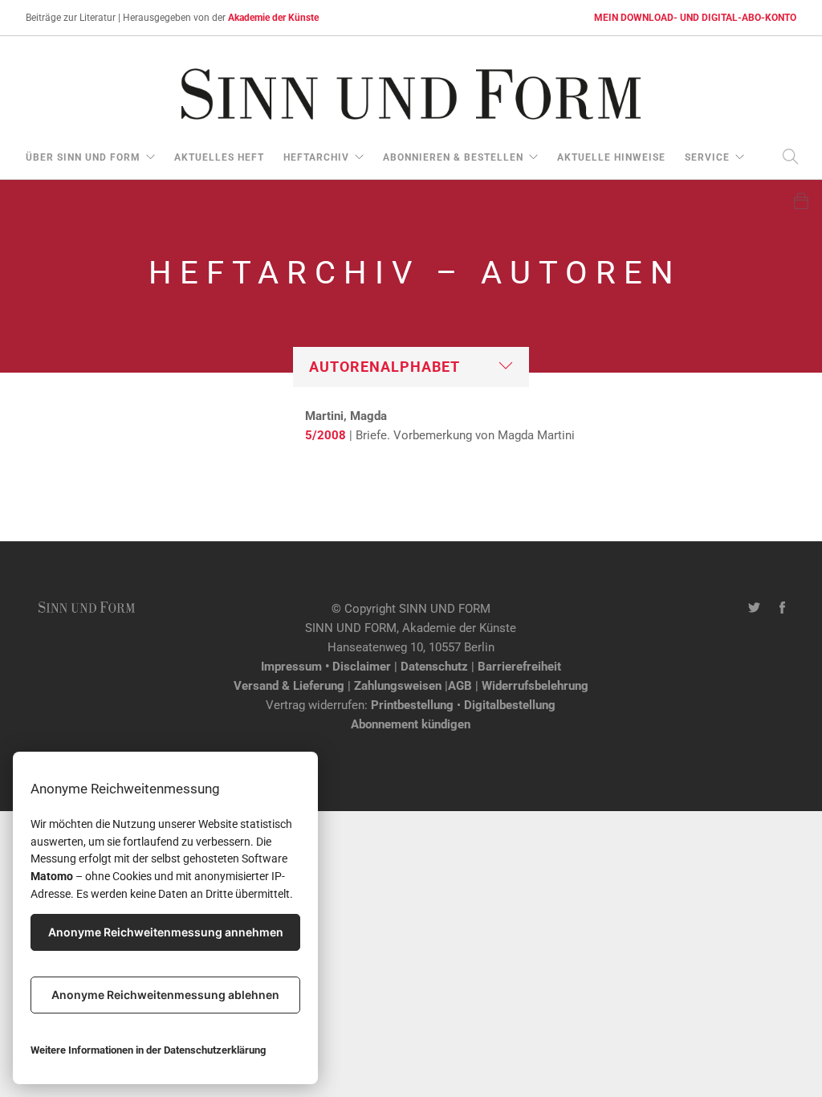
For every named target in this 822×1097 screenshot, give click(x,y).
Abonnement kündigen (410, 724)
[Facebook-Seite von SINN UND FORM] (782, 609)
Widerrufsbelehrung (535, 686)
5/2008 (325, 435)
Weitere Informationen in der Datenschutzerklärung (148, 1050)
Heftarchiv (316, 157)
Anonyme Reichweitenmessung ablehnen (165, 994)
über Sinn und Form (83, 157)
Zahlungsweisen (398, 686)
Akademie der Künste (273, 17)
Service (707, 157)
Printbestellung (412, 705)
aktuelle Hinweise (611, 157)
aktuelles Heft (219, 157)
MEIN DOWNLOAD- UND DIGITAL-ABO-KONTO (695, 17)
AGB (460, 686)
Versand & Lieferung (289, 686)
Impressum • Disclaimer (326, 666)
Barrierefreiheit (519, 666)
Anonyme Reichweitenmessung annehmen (165, 932)
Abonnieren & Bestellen (453, 157)
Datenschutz (434, 666)
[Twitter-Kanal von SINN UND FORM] (754, 609)
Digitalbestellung (509, 705)
